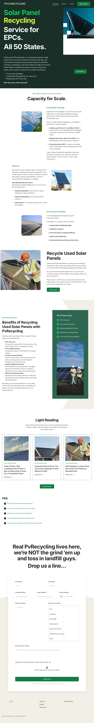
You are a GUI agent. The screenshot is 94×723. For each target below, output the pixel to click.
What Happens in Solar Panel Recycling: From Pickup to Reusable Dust (77, 468)
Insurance (53, 614)
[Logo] (15, 2)
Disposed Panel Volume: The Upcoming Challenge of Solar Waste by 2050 (47, 468)
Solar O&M (53, 619)
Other (51, 638)
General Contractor (56, 629)
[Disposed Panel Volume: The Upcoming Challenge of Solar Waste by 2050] (47, 448)
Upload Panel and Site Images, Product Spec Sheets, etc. (33, 662)
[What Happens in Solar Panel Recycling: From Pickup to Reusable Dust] (77, 448)
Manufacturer (54, 624)
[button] (47, 504)
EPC (51, 609)
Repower (15, 166)
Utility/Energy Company (57, 634)
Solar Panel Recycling (10, 463)
